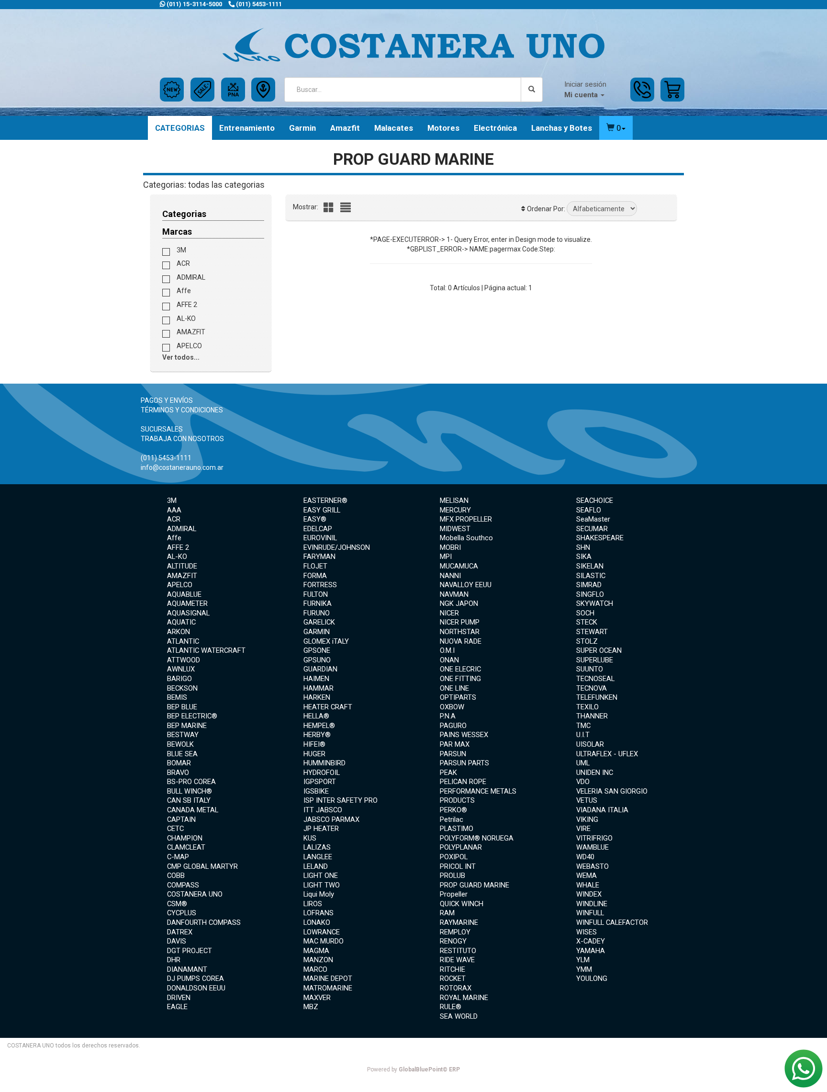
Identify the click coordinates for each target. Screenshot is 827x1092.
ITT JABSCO (322, 810)
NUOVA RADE (460, 641)
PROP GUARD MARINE (474, 885)
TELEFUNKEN (596, 697)
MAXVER (317, 997)
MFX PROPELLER (466, 519)
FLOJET (315, 566)
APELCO (188, 345)
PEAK (448, 772)
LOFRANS (318, 913)
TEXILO (587, 707)
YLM (583, 960)
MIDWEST (455, 528)
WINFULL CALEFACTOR (612, 922)
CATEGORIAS (180, 128)
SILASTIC (590, 575)
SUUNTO (589, 669)
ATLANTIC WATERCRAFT (206, 650)
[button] (616, 128)
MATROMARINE (327, 988)
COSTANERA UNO (195, 894)
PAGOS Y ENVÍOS (167, 400)
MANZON (318, 960)
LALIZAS (317, 847)
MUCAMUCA (459, 566)
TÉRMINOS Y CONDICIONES (182, 410)
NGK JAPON (459, 603)
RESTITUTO (458, 950)
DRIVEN (178, 997)
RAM (447, 913)
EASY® (314, 519)
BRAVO (178, 772)
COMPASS (183, 885)
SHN (583, 547)
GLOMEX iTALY (326, 641)
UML (583, 763)
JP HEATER (321, 828)
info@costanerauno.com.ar (182, 467)
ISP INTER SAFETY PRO (340, 800)
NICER (449, 613)
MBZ (310, 1006)
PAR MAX (454, 744)
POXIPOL (454, 857)
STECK (586, 622)
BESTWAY (183, 734)
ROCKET (453, 978)
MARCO (315, 969)
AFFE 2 (186, 304)
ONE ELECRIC (460, 669)
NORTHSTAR (460, 631)
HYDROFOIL (321, 772)
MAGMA (316, 950)
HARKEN (316, 697)
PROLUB (452, 875)
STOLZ (587, 641)
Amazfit (345, 128)
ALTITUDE (182, 566)
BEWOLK (180, 744)
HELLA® (316, 716)
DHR (173, 960)
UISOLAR (590, 744)
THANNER (592, 716)
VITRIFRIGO (594, 838)
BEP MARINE (187, 725)
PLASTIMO (456, 828)
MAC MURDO (323, 941)
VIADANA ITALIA (602, 810)
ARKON (178, 631)
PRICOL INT (458, 866)
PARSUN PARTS (464, 763)
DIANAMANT (187, 969)
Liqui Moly (318, 894)
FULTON (315, 594)
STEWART (592, 631)
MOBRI (450, 547)
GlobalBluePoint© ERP (413, 1069)
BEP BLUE (182, 707)
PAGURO (453, 725)
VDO (583, 781)
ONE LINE (454, 688)
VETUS (586, 800)
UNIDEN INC (594, 772)
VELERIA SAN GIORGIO (612, 791)
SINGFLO (590, 594)
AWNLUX (181, 669)
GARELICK (319, 622)
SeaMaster (593, 519)
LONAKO (316, 922)
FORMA (315, 575)
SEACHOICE (594, 500)
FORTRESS (320, 584)
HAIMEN (316, 678)
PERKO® (453, 810)
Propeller (454, 894)
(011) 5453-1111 (258, 4)
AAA (174, 510)
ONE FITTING (460, 678)
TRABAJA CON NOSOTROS (182, 439)
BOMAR (179, 763)
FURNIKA (317, 603)
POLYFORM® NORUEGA (477, 838)
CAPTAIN (181, 819)
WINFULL (590, 913)
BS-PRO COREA (191, 781)
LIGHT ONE (320, 875)
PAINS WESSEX (464, 734)
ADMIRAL (190, 277)
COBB (176, 875)
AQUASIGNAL (188, 613)
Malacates (393, 128)
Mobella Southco (466, 538)
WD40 (585, 857)
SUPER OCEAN (599, 650)
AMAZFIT (190, 332)
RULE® (450, 1006)
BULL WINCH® (189, 791)
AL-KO (185, 318)
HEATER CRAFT (327, 707)
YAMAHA (590, 950)
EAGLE (177, 1006)
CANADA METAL (192, 810)
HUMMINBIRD (324, 763)
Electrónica (495, 128)
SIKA (584, 556)
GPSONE (316, 650)
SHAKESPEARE (600, 538)
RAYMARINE (459, 922)
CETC (175, 828)
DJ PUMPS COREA (195, 978)
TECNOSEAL (595, 678)
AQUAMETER (187, 603)
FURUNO (316, 613)
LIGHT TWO (321, 885)
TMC (583, 725)
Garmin (302, 128)
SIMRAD (589, 584)
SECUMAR (592, 528)
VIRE (583, 828)
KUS (309, 838)
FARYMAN (319, 556)
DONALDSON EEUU (196, 988)
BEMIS (177, 697)
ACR (182, 263)
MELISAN (454, 500)
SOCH (585, 613)
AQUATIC (181, 622)
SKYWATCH (594, 603)
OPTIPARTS (458, 697)
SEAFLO (588, 510)
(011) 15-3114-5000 (193, 4)
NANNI (450, 575)
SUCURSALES (162, 429)
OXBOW (452, 707)
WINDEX (589, 894)
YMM (584, 969)
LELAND (315, 866)
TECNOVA (591, 688)
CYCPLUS (181, 913)
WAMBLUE (592, 847)
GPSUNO (317, 660)
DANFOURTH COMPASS (204, 922)
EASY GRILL (321, 510)
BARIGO (179, 678)
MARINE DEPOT (327, 978)
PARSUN (453, 754)
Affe (183, 291)
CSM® (177, 903)
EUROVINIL (320, 538)
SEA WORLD (459, 1016)
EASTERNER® (325, 500)
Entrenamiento (247, 128)
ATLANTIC (183, 641)
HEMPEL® (319, 725)
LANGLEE (317, 857)
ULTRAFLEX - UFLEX (607, 754)
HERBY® (317, 734)
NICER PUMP (460, 622)
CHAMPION (184, 838)
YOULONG (591, 978)
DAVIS (176, 941)
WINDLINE (591, 903)
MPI (446, 556)
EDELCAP (317, 528)
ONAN (449, 660)
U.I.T (583, 734)
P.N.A (448, 716)
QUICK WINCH (461, 903)
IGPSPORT (319, 781)
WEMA (586, 875)
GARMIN (316, 631)
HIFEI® (314, 744)
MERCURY (455, 510)
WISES (586, 932)
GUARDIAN (320, 669)
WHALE (587, 885)
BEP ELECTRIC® (192, 716)
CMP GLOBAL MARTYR (202, 866)
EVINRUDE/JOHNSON (336, 547)
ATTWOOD (183, 660)
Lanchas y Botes (561, 128)
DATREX (179, 932)
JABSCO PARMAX (331, 819)
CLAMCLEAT (186, 847)
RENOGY (453, 941)
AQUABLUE (184, 594)
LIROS (312, 903)
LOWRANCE (321, 932)
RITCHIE (452, 969)
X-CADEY (590, 941)
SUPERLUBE (594, 660)
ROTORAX (455, 988)
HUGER (314, 754)
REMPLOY (455, 932)
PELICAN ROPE (463, 781)
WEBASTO (592, 866)
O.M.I (447, 650)
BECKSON (182, 688)
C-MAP (178, 857)
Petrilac (451, 819)
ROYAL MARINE (464, 997)
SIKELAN (589, 566)
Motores (443, 128)
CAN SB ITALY (189, 800)
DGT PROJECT (189, 950)
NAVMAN (454, 594)
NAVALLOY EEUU (466, 584)
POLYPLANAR (461, 847)
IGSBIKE (316, 791)
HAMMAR (318, 688)
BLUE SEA (182, 754)
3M (180, 249)
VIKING (587, 819)
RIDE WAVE (457, 960)
